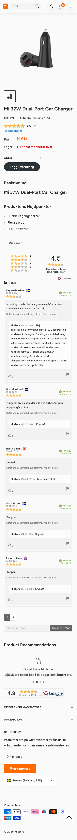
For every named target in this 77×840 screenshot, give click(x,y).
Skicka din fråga (61, 628)
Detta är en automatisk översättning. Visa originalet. (32, 314)
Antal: (8, 158)
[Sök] (37, 6)
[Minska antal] (19, 158)
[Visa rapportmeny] (67, 375)
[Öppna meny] (70, 6)
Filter (12, 283)
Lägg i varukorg (22, 167)
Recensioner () (13, 130)
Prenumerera (20, 768)
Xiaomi (9, 118)
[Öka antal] (40, 158)
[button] (34, 693)
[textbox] (27, 627)
